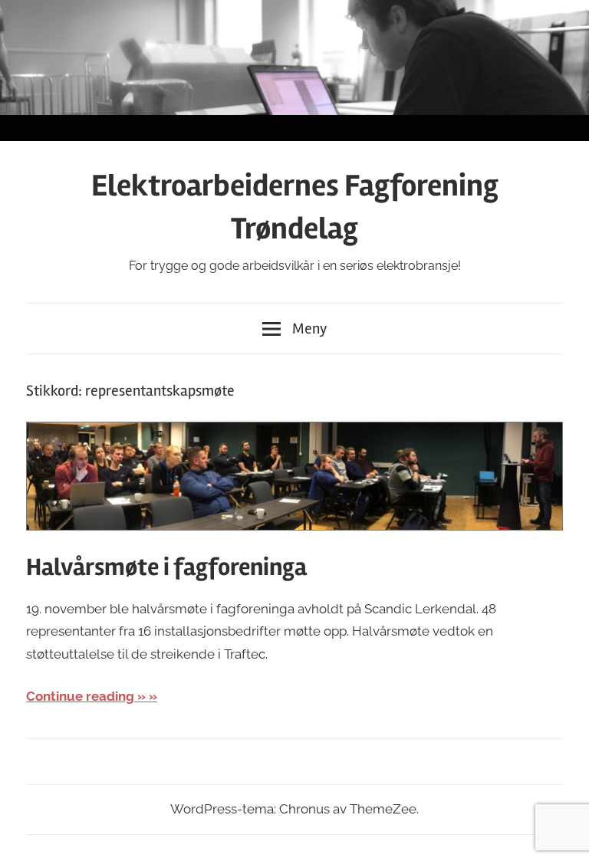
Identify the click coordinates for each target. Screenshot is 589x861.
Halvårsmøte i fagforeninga (166, 567)
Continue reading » (86, 696)
